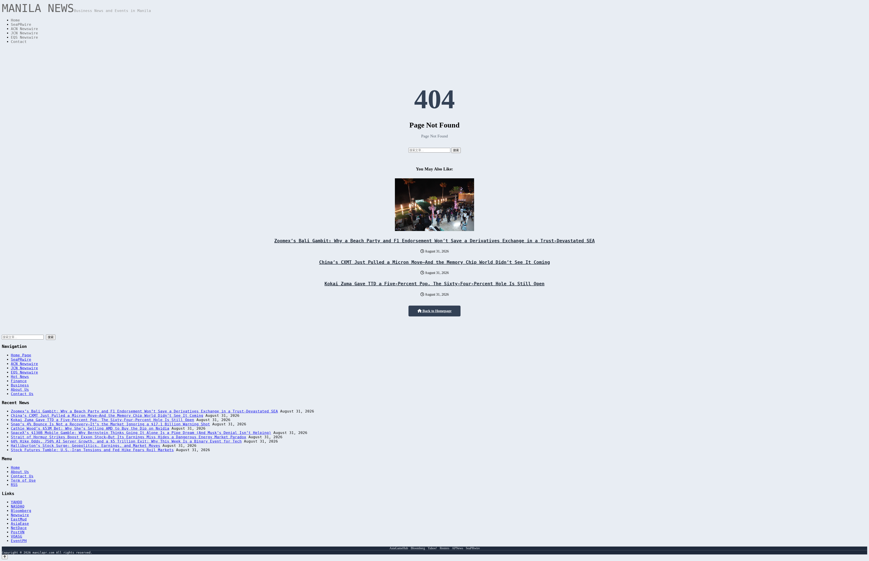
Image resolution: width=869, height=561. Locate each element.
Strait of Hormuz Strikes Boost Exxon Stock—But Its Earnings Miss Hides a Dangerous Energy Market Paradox (128, 437)
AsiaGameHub (398, 548)
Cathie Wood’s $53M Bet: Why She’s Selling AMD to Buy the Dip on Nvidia (90, 428)
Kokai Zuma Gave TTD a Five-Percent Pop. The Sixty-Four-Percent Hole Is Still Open (434, 283)
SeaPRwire (21, 24)
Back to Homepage (436, 311)
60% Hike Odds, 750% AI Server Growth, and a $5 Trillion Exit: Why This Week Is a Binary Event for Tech (126, 441)
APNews (457, 548)
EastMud (19, 519)
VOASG (16, 536)
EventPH (19, 541)
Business (20, 385)
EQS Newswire (24, 37)
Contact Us (22, 394)
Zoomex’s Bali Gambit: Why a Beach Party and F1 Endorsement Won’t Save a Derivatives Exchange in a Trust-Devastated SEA (434, 240)
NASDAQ (17, 506)
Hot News (20, 377)
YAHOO (16, 502)
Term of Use (23, 480)
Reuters (444, 548)
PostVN (17, 532)
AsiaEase (20, 523)
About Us (20, 389)
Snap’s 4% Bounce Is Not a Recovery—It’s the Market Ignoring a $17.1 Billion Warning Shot (110, 424)
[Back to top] (5, 556)
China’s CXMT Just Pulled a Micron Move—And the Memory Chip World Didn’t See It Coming (434, 262)
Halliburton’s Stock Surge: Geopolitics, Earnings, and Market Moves (85, 445)
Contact (19, 42)
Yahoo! (432, 548)
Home (15, 20)
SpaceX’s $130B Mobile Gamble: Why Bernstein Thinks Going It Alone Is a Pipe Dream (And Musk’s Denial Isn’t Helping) (141, 433)
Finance (19, 381)
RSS (14, 485)
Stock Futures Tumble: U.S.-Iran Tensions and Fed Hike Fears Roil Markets (92, 450)
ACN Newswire (24, 29)
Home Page (21, 355)
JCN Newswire (24, 33)
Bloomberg (21, 511)
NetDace (19, 528)
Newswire (20, 515)
